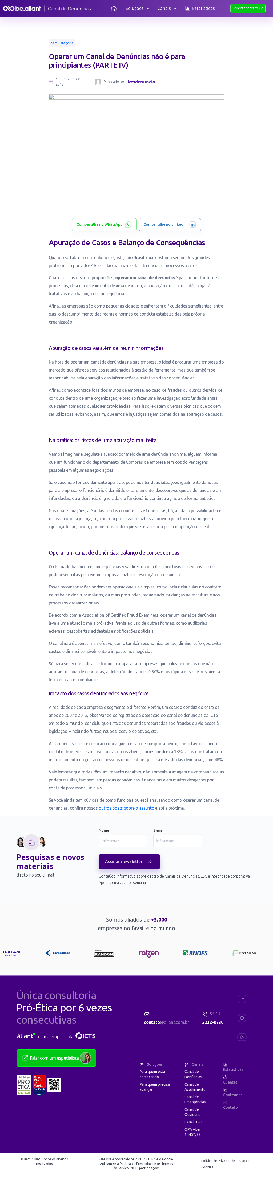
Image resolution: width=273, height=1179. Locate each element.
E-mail (158, 830)
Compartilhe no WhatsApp (99, 224)
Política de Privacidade (218, 1160)
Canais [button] (164, 8)
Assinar (124, 861)
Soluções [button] (135, 8)
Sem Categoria (62, 43)
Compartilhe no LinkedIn (165, 224)
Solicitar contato (246, 8)
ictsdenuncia (141, 82)
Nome (104, 830)
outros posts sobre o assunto (126, 808)
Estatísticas (203, 8)
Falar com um (54, 1058)
